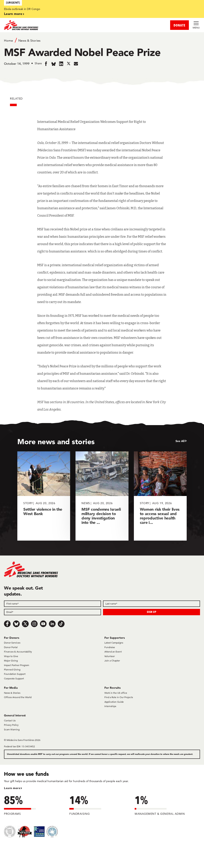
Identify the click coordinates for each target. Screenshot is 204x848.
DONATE (179, 25)
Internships (110, 706)
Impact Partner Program (16, 665)
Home (8, 40)
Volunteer (109, 656)
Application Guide (114, 701)
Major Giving (11, 660)
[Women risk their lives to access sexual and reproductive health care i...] (160, 495)
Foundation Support (15, 673)
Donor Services (12, 642)
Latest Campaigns (113, 642)
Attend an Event (113, 651)
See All (180, 441)
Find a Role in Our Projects (118, 697)
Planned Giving (12, 669)
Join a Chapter (112, 660)
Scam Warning (12, 729)
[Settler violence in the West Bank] (43, 495)
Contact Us (10, 720)
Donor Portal (11, 647)
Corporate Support (14, 678)
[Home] (53, 25)
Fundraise (109, 647)
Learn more (13, 14)
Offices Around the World (17, 697)
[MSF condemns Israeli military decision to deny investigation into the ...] (102, 495)
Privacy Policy (11, 724)
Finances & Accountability (18, 651)
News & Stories (29, 40)
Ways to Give (11, 656)
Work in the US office (115, 692)
